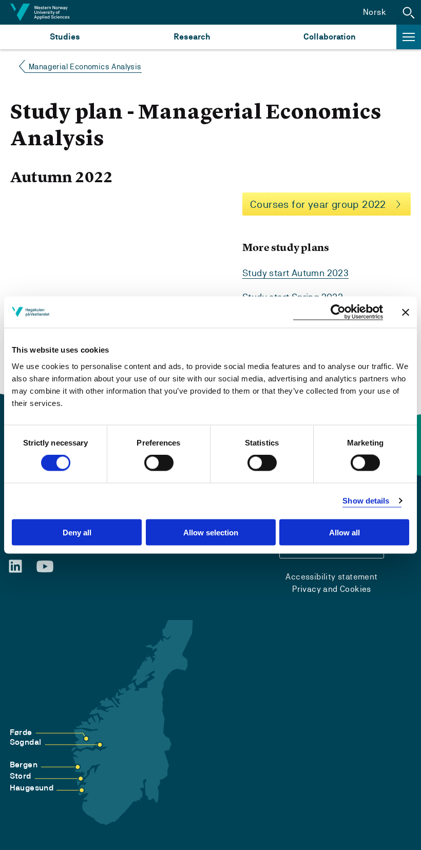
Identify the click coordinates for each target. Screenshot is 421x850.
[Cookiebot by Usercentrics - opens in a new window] (338, 312)
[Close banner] (405, 312)
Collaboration (329, 37)
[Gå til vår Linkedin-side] (15, 566)
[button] (408, 12)
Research (192, 37)
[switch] (159, 463)
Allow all (344, 532)
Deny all (77, 532)
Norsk (374, 12)
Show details (365, 500)
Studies (65, 37)
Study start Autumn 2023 (295, 272)
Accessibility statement (331, 577)
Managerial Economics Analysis (85, 66)
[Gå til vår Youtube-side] (45, 566)
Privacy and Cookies (331, 589)
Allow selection (210, 532)
